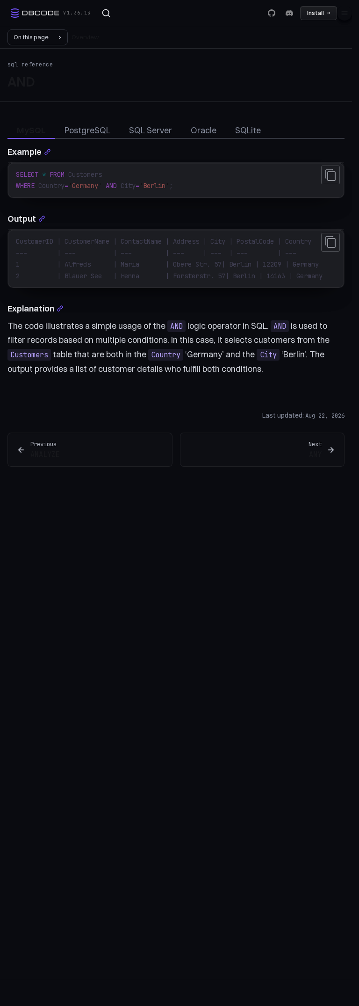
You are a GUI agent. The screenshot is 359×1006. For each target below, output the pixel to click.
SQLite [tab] (248, 130)
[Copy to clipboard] (330, 175)
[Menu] (344, 13)
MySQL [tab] (31, 130)
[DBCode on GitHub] (272, 13)
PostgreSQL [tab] (87, 130)
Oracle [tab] (203, 130)
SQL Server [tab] (150, 130)
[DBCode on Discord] (289, 13)
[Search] (106, 13)
